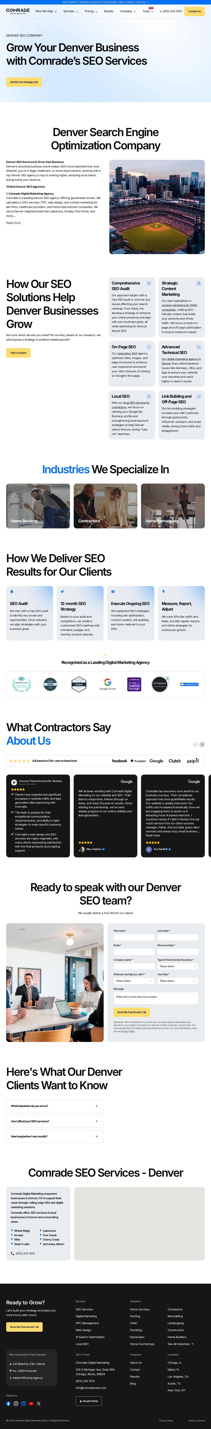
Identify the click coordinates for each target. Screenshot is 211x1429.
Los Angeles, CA (178, 1376)
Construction (176, 1330)
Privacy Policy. (128, 1031)
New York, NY (177, 1390)
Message (119, 988)
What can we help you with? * (129, 974)
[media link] (8, 1403)
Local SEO (82, 1344)
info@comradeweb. (91, 1387)
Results (108, 11)
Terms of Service (196, 1420)
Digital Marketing (86, 1316)
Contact (135, 1369)
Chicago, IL (175, 1362)
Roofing (135, 1316)
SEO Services (84, 1309)
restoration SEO (127, 353)
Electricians (137, 1337)
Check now (140, 2)
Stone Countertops (142, 1344)
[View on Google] (81, 849)
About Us (136, 1362)
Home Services (140, 1309)
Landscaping (176, 1323)
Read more (13, 222)
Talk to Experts (18, 352)
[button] (205, 816)
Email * (117, 945)
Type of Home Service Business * (175, 959)
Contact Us (194, 11)
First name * (120, 930)
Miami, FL (174, 1369)
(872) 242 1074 (85, 1381)
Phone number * (166, 945)
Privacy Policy (166, 1420)
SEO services (31, 202)
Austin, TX (174, 1383)
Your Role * (163, 974)
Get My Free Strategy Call (24, 82)
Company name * (123, 959)
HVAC (133, 1323)
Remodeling (175, 1316)
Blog (133, 1383)
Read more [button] (153, 835)
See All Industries (179, 1344)
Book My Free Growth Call (132, 1012)
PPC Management (87, 1323)
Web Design (83, 1330)
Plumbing (136, 1330)
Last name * (163, 930)
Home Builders (177, 1337)
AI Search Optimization (90, 1337)
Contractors (175, 1309)
